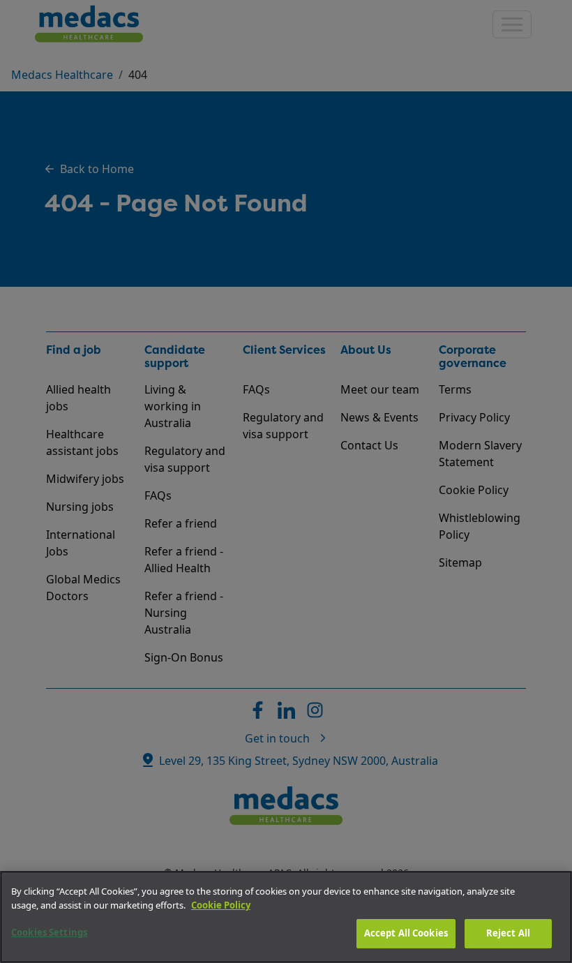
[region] (286, 917)
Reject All (508, 933)
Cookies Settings (49, 932)
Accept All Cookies (406, 933)
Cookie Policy (220, 905)
